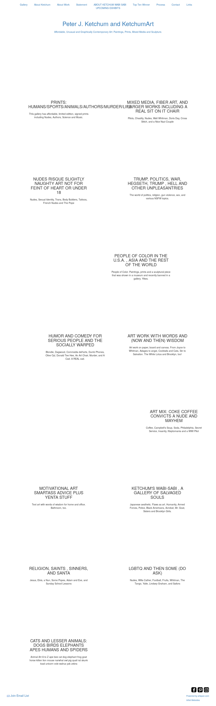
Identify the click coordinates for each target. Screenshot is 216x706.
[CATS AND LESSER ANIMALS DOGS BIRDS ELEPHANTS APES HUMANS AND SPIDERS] (58, 614)
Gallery (24, 4)
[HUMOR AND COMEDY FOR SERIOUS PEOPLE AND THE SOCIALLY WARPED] (75, 309)
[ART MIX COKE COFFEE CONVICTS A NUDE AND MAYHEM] (173, 385)
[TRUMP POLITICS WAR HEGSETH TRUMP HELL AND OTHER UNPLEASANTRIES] (157, 152)
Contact (176, 4)
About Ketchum (42, 4)
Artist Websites (193, 700)
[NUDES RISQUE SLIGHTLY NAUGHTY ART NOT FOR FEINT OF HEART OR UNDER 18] (58, 152)
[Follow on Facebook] (194, 691)
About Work (63, 4)
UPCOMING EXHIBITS (108, 8)
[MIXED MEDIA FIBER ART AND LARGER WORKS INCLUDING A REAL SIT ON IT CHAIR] (157, 75)
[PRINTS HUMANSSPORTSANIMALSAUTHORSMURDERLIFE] (58, 75)
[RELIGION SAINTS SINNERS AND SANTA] (58, 541)
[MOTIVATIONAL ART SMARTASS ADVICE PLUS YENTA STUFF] (58, 461)
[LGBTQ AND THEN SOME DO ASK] (157, 541)
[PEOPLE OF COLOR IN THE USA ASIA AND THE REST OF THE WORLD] (141, 229)
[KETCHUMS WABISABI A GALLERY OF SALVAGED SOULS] (157, 461)
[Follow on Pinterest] (200, 691)
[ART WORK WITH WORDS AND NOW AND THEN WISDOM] (157, 309)
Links (189, 4)
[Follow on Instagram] (206, 691)
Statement (81, 4)
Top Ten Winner (141, 4)
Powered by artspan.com (197, 695)
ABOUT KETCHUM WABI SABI (110, 4)
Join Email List (19, 695)
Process (160, 4)
